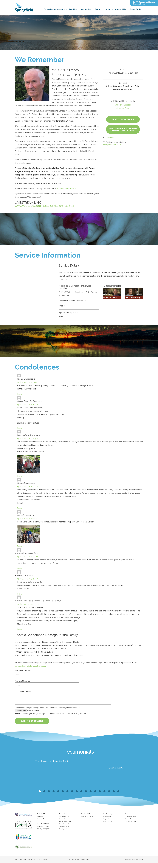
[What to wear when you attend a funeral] (112, 293)
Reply (19, 394)
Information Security (131, 821)
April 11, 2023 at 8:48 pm (27, 518)
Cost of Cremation (64, 816)
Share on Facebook (123, 105)
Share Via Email (122, 108)
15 (104, 791)
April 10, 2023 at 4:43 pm (27, 382)
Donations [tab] (110, 138)
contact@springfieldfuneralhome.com (31, 666)
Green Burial (135, 9)
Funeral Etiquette (130, 819)
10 (81, 791)
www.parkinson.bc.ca (112, 144)
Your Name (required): (23, 670)
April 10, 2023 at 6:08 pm (27, 438)
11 (86, 791)
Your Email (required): (23, 681)
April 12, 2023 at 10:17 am (27, 556)
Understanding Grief (87, 816)
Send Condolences (123, 119)
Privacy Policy (85, 859)
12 (90, 791)
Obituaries (86, 9)
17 (113, 791)
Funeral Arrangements (54, 9)
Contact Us (120, 9)
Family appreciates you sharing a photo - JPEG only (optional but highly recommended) (48, 708)
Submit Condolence (32, 721)
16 (109, 791)
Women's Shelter (42, 819)
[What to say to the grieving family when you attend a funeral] (134, 293)
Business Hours (139, 4)
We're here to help (42, 826)
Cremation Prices (64, 826)
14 (100, 791)
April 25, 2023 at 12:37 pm (28, 604)
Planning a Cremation (65, 829)
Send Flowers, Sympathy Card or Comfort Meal (123, 129)
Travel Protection (108, 821)
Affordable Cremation (65, 821)
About (108, 9)
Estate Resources (130, 816)
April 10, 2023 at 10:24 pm (28, 486)
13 (95, 791)
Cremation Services (65, 824)
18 (118, 791)
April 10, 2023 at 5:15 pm (27, 404)
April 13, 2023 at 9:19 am (27, 579)
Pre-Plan (73, 9)
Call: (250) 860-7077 (43, 829)
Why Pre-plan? (107, 816)
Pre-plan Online (107, 819)
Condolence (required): (23, 691)
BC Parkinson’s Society (66, 188)
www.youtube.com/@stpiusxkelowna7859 (44, 205)
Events (98, 9)
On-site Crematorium (65, 819)
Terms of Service (74, 859)
